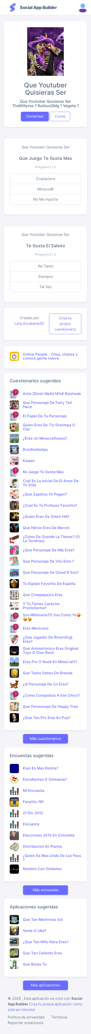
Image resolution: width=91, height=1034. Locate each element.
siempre (45, 276)
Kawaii (28, 460)
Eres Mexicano (36, 628)
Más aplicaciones (45, 985)
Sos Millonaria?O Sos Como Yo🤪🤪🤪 (52, 617)
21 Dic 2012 (33, 813)
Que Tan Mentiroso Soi (43, 919)
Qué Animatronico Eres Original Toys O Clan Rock (50, 650)
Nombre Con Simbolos (42, 868)
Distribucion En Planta (42, 846)
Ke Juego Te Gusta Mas (43, 472)
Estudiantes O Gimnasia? (45, 779)
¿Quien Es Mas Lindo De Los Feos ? (52, 857)
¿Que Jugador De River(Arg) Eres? (48, 639)
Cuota (60, 116)
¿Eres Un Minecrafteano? (45, 438)
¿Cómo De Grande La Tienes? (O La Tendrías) (51, 538)
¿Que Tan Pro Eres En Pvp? (46, 717)
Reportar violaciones (25, 1022)
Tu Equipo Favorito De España (49, 583)
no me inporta (45, 199)
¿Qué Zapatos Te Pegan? (45, 494)
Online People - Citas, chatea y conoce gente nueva (50, 356)
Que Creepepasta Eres (43, 594)
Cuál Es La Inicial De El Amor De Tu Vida (51, 483)
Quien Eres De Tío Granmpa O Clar (49, 427)
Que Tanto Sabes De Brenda (48, 673)
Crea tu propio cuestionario (65, 324)
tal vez (45, 286)
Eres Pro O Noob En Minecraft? (50, 661)
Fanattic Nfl (33, 801)
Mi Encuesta (33, 790)
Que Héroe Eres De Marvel (46, 527)
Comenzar (35, 116)
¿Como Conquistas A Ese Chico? (51, 695)
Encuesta (31, 824)
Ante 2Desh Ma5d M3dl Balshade (52, 393)
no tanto (45, 266)
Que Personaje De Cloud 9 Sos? (51, 572)
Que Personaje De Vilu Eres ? (48, 561)
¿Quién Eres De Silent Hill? (46, 516)
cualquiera (45, 178)
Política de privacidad (26, 1017)
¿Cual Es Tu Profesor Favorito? (50, 505)
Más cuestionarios (45, 738)
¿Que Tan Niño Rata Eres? (45, 942)
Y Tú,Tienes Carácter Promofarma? (41, 605)
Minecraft (45, 189)
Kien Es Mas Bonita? (40, 768)
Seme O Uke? (34, 930)
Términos (59, 1017)
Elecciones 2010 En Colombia (48, 835)
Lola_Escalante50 (29, 323)
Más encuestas (45, 890)
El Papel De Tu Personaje (45, 416)
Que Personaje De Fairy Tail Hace (47, 404)
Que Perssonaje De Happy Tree (50, 706)
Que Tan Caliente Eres (42, 953)
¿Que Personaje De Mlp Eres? (48, 550)
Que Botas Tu (35, 964)
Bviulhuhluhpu (35, 449)
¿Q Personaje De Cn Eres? (46, 684)
